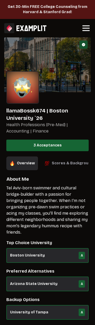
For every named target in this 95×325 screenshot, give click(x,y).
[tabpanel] (47, 250)
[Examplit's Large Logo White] (25, 28)
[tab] (22, 163)
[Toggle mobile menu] (86, 28)
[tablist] (47, 163)
